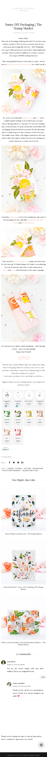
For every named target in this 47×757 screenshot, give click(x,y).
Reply (43, 677)
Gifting (27, 468)
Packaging (38, 468)
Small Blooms (34, 220)
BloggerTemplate (35, 755)
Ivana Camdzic (19, 683)
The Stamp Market (11, 470)
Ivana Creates (17, 755)
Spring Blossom (28, 223)
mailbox (25, 118)
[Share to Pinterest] (18, 462)
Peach (5, 270)
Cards (11, 468)
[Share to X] (14, 462)
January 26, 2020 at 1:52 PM (21, 686)
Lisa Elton (11, 662)
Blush (13, 270)
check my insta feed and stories (19, 64)
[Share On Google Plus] (22, 462)
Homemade (14, 217)
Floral (18, 468)
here (31, 118)
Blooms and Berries (21, 261)
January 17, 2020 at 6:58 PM (16, 664)
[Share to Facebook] (9, 462)
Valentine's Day (30, 470)
